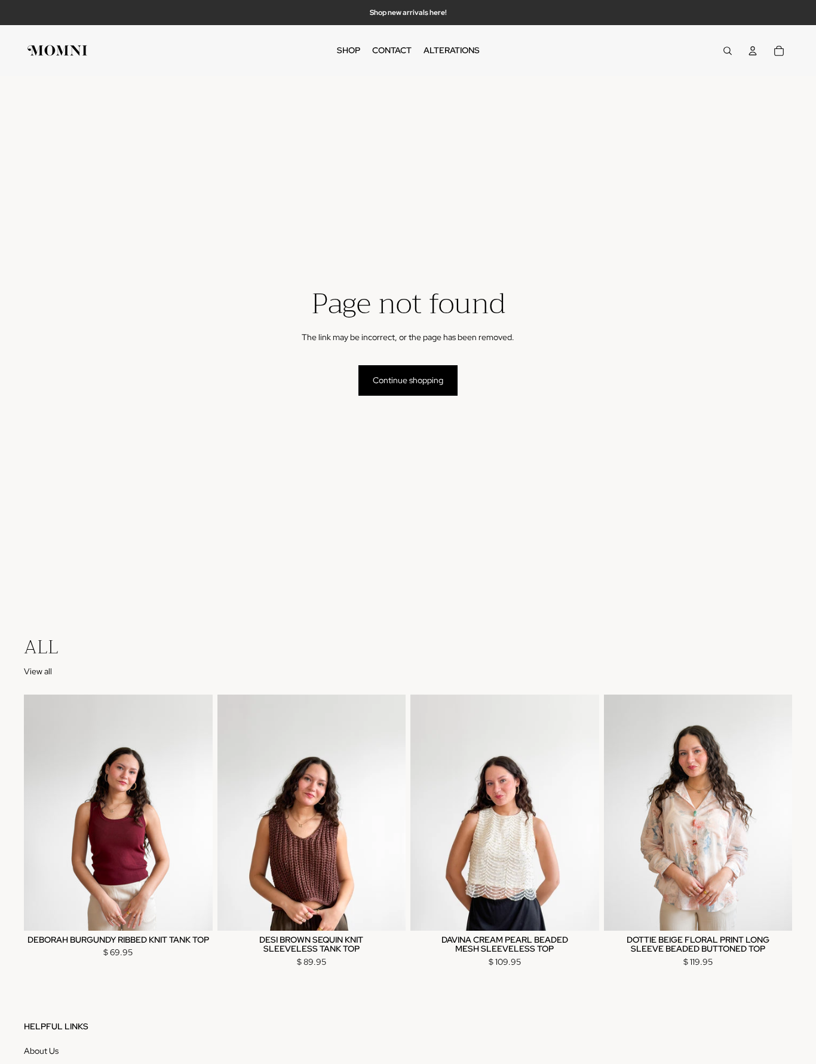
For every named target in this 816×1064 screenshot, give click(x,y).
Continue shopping (408, 380)
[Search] (727, 51)
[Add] (194, 912)
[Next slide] (195, 812)
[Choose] (580, 912)
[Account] (753, 51)
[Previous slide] (42, 812)
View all (38, 671)
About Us (41, 1050)
